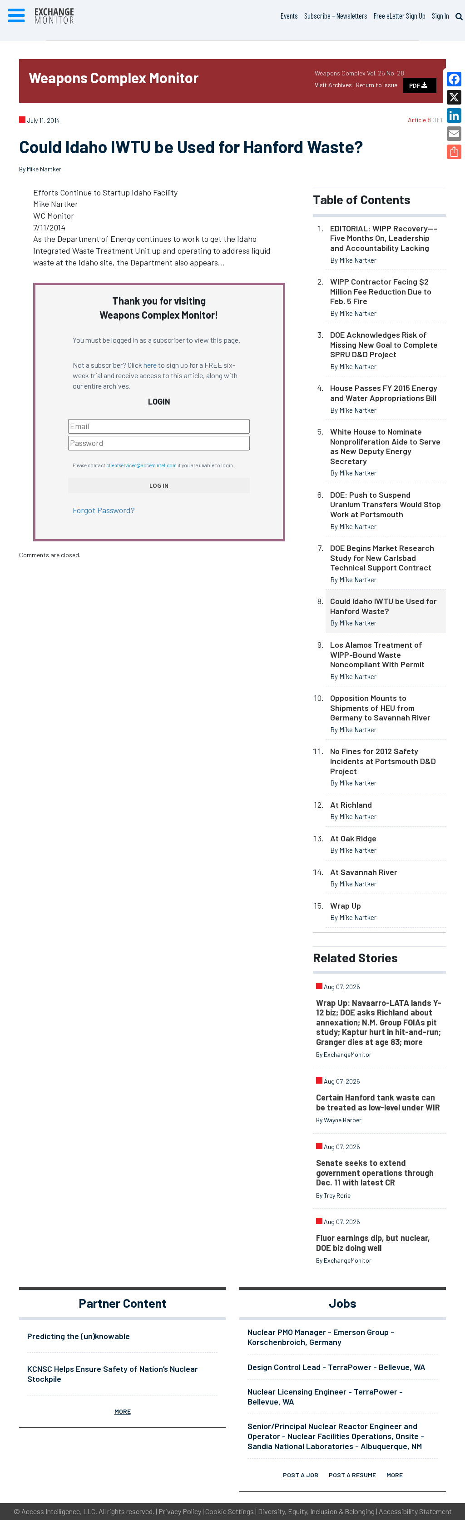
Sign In (440, 15)
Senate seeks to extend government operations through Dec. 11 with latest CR (375, 1172)
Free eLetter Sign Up (399, 15)
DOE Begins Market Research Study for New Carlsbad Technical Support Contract (382, 557)
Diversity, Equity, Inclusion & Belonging (316, 1511)
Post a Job (300, 1475)
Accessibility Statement (415, 1511)
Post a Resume (352, 1475)
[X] (454, 97)
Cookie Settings (229, 1511)
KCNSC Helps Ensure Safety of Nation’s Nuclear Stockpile (112, 1374)
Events (289, 15)
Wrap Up (345, 905)
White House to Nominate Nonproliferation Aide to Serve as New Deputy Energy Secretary (385, 446)
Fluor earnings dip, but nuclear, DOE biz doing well (373, 1243)
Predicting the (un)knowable (78, 1336)
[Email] (454, 134)
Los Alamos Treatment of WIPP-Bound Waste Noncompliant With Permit (377, 654)
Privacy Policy (179, 1511)
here (150, 364)
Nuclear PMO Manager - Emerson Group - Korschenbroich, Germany (320, 1337)
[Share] (454, 152)
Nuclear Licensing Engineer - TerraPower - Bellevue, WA (325, 1396)
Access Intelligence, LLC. (59, 1511)
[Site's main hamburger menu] (16, 16)
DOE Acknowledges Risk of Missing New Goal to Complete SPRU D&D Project (384, 344)
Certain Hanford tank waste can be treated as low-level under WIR (378, 1102)
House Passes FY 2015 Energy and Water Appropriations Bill (383, 393)
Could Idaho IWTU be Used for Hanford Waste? (383, 606)
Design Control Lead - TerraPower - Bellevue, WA (336, 1367)
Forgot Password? (104, 510)
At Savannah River (363, 872)
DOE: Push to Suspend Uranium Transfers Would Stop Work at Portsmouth (385, 504)
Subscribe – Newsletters (335, 15)
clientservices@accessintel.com (141, 465)
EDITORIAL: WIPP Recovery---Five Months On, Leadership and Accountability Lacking (383, 238)
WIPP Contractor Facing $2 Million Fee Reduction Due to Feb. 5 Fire (380, 291)
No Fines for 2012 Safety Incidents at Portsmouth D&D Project (383, 760)
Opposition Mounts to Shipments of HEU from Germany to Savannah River (380, 707)
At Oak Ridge (353, 838)
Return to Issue (376, 85)
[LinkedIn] (454, 115)
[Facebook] (454, 79)
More (122, 1411)
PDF (415, 85)
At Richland (351, 805)
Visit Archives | (335, 85)
